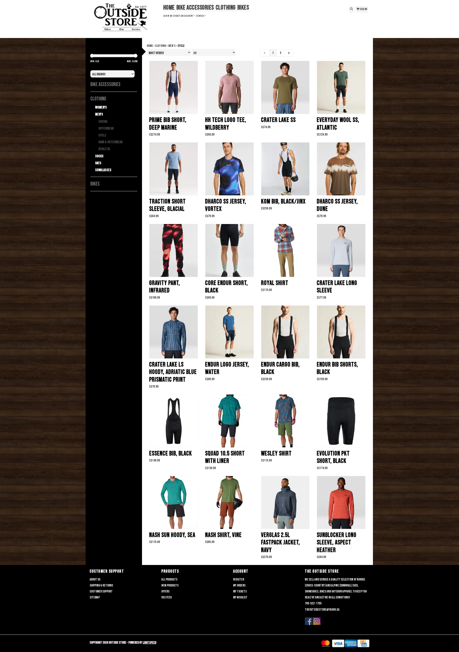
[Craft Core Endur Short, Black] (229, 250)
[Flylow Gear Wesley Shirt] (285, 420)
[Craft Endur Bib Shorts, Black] (341, 332)
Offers (165, 591)
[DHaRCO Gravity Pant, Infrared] (173, 250)
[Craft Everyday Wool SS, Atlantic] (341, 87)
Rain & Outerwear (110, 142)
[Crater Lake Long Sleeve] (341, 250)
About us (95, 579)
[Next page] (288, 52)
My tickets (240, 591)
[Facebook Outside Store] (308, 621)
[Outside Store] (124, 18)
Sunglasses (103, 170)
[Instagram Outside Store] (317, 621)
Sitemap (95, 597)
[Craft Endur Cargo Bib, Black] (285, 332)
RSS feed (166, 597)
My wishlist (240, 597)
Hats (98, 163)
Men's (99, 114)
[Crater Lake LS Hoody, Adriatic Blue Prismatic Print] (173, 332)
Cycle (102, 135)
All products (169, 579)
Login (166, 15)
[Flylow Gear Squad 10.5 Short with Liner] (229, 420)
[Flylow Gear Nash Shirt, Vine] (229, 502)
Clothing (226, 8)
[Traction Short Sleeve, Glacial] (173, 168)
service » (201, 15)
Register (238, 579)
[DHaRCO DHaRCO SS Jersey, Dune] (341, 168)
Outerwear (106, 128)
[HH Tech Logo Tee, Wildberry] (229, 87)
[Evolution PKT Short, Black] (341, 420)
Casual (103, 121)
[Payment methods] (325, 643)
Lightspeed (149, 643)
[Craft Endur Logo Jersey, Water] (229, 332)
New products (170, 585)
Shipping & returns (101, 585)
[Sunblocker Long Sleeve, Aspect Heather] (341, 502)
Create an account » (184, 15)
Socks (99, 156)
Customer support (101, 591)
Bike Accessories (195, 8)
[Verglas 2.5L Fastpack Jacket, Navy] (285, 502)
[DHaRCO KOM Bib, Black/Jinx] (285, 168)
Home (169, 8)
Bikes (243, 8)
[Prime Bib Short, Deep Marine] (173, 87)
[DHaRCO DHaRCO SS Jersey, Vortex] (229, 168)
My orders (239, 585)
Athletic (104, 149)
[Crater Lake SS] (285, 87)
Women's (101, 107)
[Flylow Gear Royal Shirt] (285, 250)
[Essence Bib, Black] (173, 420)
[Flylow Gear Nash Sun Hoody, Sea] (173, 502)
